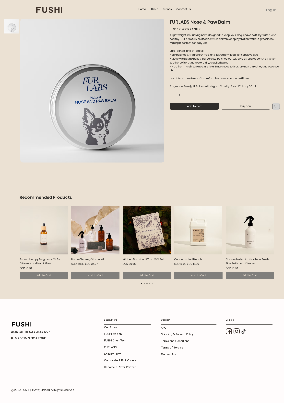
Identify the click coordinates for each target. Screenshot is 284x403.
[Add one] (186, 95)
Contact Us (168, 354)
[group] (147, 242)
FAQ (163, 327)
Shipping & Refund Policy (177, 334)
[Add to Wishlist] (276, 106)
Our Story (110, 327)
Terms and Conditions (175, 341)
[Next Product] (270, 230)
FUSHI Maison (113, 334)
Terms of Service (172, 347)
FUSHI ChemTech (115, 340)
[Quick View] (44, 230)
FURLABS (110, 347)
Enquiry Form (112, 353)
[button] (167, 9)
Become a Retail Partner (120, 367)
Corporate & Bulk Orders (120, 360)
